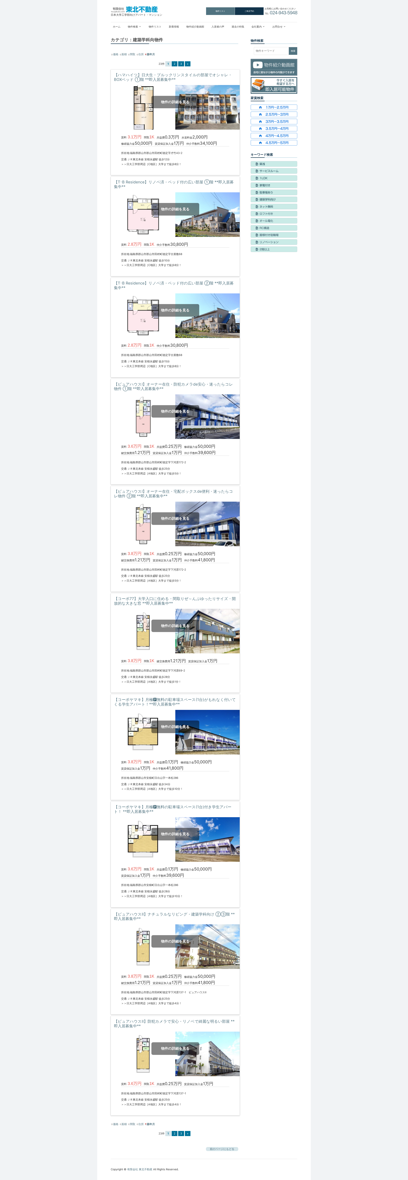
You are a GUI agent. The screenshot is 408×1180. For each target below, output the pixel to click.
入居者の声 (217, 26)
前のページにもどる (222, 1149)
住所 (141, 54)
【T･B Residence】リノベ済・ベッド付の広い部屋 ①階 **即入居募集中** (174, 184)
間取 (132, 54)
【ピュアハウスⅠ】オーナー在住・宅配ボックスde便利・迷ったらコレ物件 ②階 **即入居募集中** (173, 493)
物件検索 (133, 26)
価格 (115, 54)
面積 (124, 54)
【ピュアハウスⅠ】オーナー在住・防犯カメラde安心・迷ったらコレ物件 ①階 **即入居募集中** (173, 386)
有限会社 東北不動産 (139, 1169)
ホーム (116, 26)
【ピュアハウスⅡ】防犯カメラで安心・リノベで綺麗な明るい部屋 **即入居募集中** (174, 1023)
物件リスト (220, 11)
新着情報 (174, 26)
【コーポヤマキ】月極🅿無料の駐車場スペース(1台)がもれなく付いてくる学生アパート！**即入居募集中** (175, 702)
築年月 (151, 54)
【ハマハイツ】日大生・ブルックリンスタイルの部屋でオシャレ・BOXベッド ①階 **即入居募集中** (173, 77)
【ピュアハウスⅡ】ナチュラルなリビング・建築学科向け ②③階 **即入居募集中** (174, 916)
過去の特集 (238, 26)
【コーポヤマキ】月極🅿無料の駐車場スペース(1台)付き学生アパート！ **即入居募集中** (172, 809)
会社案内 (256, 26)
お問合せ (277, 26)
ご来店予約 (249, 11)
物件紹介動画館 (195, 26)
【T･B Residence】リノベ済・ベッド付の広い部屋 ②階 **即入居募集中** (174, 285)
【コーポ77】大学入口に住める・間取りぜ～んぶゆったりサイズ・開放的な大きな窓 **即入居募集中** (175, 601)
